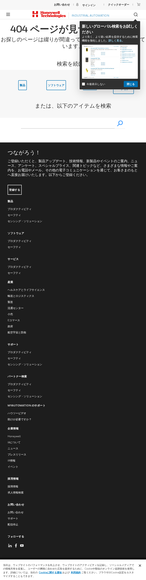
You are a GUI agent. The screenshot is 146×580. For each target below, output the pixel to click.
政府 (10, 326)
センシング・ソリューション (25, 221)
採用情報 (13, 486)
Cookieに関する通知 (50, 572)
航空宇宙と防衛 (17, 332)
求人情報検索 (16, 492)
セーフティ (14, 215)
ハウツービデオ (17, 413)
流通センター (16, 308)
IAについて (14, 442)
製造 (10, 302)
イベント (13, 466)
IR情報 (11, 460)
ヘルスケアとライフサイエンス (26, 289)
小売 (10, 314)
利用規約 (76, 572)
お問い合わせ (16, 512)
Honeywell (14, 436)
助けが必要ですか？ (20, 419)
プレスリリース (17, 454)
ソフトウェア (56, 85)
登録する (14, 189)
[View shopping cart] (138, 4)
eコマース (14, 320)
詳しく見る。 (117, 40)
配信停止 (13, 524)
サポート (13, 518)
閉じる (131, 84)
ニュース (13, 448)
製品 (22, 85)
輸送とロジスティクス (21, 295)
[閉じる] (140, 565)
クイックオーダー (118, 4)
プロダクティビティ (20, 209)
